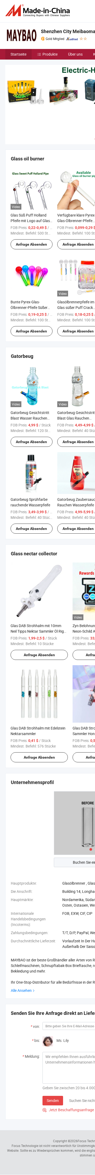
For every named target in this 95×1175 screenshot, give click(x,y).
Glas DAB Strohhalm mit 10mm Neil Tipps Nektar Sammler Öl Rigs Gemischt (38, 631)
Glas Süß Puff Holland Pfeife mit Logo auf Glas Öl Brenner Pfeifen (30, 221)
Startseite (18, 54)
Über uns (75, 54)
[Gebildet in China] (38, 10)
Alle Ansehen (21, 990)
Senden (53, 1100)
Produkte (50, 54)
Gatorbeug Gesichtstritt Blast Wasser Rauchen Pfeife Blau (30, 418)
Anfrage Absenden (31, 244)
